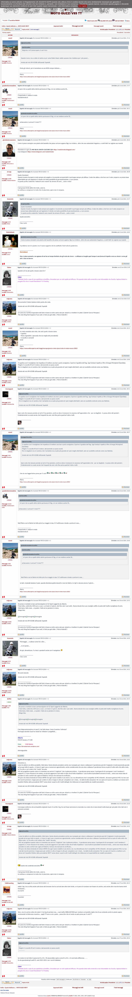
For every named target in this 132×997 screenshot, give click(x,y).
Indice (3, 26)
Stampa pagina (6, 32)
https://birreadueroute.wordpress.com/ (28, 746)
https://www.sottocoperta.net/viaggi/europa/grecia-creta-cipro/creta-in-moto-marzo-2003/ (45, 77)
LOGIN (5, 20)
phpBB (70, 996)
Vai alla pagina (104, 29)
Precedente (112, 29)
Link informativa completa (67, 6)
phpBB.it (49, 995)
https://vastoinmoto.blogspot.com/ (64, 150)
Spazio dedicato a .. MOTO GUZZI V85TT (17, 26)
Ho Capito (82, 6)
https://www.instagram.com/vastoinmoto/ (40, 152)
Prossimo (127, 29)
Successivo (127, 32)
